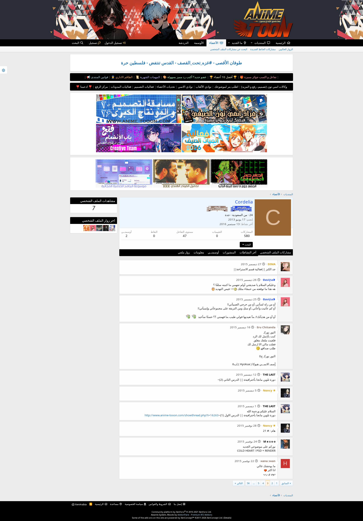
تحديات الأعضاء (165, 87)
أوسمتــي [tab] (213, 252)
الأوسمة (199, 43)
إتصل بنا (178, 504)
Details (227, 517)
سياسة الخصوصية (134, 504)
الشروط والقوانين (158, 504)
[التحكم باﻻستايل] (3, 70)
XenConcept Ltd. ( (215, 517)
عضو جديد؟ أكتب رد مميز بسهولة (186, 77)
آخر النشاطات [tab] (248, 252)
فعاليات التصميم (143, 87)
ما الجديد (237, 43)
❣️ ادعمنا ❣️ (84, 87)
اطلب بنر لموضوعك (226, 87)
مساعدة (114, 504)
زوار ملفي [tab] (184, 252)
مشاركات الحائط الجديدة (263, 49)
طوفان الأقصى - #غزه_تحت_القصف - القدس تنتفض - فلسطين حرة (181, 63)
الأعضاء (213, 43)
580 (247, 236)
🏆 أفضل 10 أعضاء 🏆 (223, 77)
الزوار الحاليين (286, 49)
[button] (251, 42)
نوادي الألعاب (203, 87)
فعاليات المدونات (120, 87)
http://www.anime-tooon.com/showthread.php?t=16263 (182, 415)
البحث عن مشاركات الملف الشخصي (228, 49)
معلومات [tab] (199, 252)
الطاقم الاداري (124, 77)
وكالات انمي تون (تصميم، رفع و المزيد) (264, 87)
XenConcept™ (187, 517)
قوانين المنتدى (99, 77)
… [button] (254, 483)
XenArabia (80, 504)
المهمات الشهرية (149, 77)
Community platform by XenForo (182, 511)
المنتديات (260, 43)
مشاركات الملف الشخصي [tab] (275, 252)
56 (248, 483)
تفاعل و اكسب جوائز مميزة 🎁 (257, 77)
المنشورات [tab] (229, 252)
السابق (285, 483)
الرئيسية (280, 43)
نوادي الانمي (185, 87)
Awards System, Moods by (181, 514)
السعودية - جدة (234, 215)
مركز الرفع (101, 87)
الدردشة (183, 43)
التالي (240, 483)
